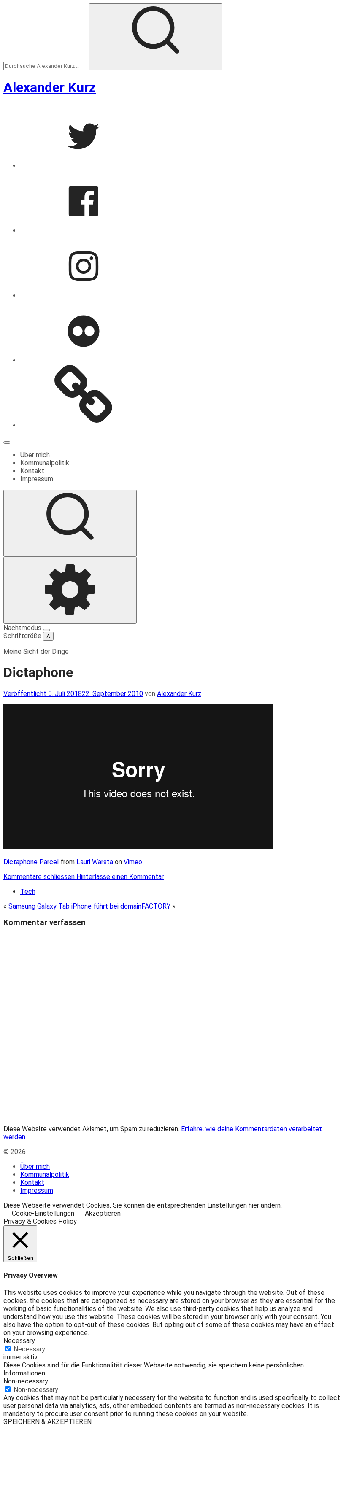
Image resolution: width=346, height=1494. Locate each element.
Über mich (35, 455)
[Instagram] (83, 295)
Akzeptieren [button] (103, 1213)
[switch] (46, 630)
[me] (83, 425)
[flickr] (83, 360)
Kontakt (32, 471)
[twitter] (83, 166)
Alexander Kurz (49, 87)
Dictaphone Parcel (31, 862)
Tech (27, 891)
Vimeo (133, 862)
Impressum (36, 479)
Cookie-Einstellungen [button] (43, 1213)
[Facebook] (83, 231)
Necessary (29, 1349)
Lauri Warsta (94, 862)
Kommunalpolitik (44, 463)
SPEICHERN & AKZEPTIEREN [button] (47, 1422)
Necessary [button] (19, 1341)
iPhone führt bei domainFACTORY (120, 906)
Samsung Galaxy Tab (39, 906)
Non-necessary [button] (25, 1381)
